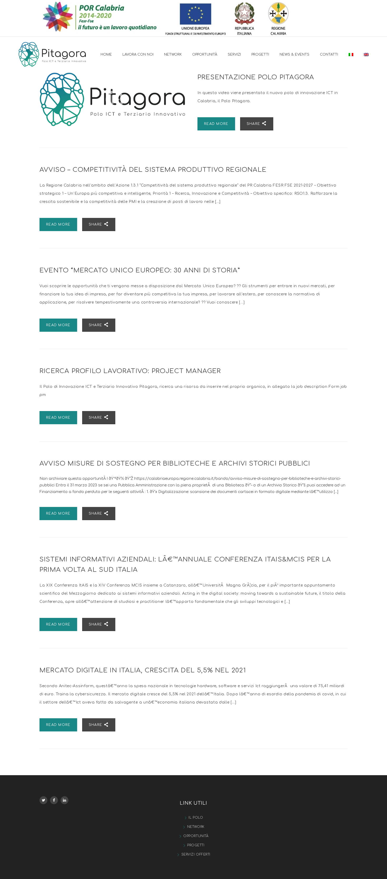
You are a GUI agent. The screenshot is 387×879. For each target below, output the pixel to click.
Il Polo (195, 817)
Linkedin (64, 800)
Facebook (54, 800)
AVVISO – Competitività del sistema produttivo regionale (152, 169)
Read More (216, 124)
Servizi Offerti (195, 854)
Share (254, 124)
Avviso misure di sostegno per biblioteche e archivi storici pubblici (174, 463)
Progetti (195, 845)
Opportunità (195, 836)
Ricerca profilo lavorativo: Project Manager (130, 371)
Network (195, 827)
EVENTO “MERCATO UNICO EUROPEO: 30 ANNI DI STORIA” (139, 270)
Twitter (43, 800)
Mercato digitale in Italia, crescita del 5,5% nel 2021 (142, 670)
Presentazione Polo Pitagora (255, 77)
